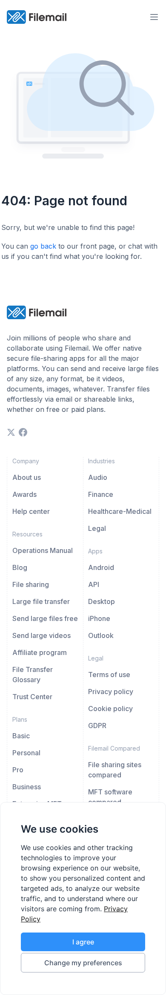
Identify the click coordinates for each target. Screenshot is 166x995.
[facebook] (23, 432)
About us (26, 477)
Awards (24, 494)
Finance (100, 494)
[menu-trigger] (154, 17)
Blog (19, 567)
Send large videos (41, 635)
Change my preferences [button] (83, 962)
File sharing (30, 584)
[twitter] (11, 432)
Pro (17, 769)
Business (26, 786)
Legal (97, 528)
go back (43, 246)
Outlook (101, 635)
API (93, 584)
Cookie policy (110, 708)
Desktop (101, 601)
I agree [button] (83, 942)
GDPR (97, 725)
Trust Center (32, 696)
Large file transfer (41, 601)
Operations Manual (42, 550)
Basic (21, 735)
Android (101, 567)
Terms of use (109, 674)
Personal (26, 752)
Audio (97, 477)
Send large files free (45, 618)
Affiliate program (39, 652)
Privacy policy (110, 691)
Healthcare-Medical (120, 511)
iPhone (99, 618)
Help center (31, 511)
